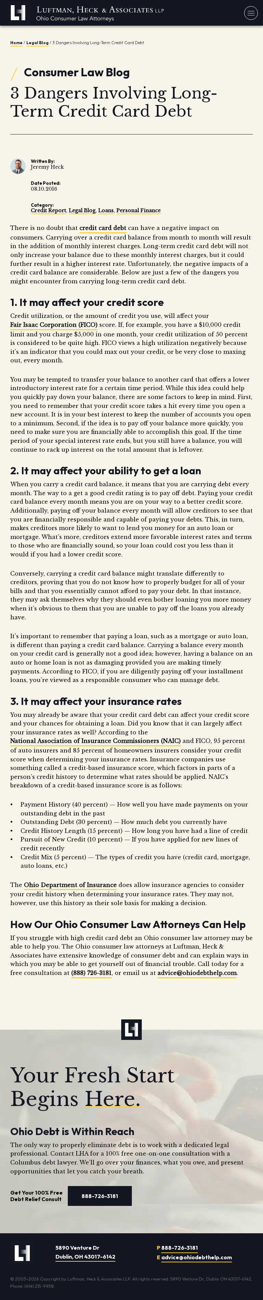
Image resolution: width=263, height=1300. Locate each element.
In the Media (167, 87)
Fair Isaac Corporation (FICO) (54, 324)
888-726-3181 (239, 144)
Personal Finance (138, 210)
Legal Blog (37, 42)
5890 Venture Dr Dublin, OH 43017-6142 (85, 1252)
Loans (106, 210)
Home (16, 42)
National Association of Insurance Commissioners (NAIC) (95, 740)
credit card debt (102, 227)
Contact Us (166, 102)
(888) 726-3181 (91, 972)
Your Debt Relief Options (186, 43)
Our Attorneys (170, 58)
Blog (155, 73)
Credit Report (48, 210)
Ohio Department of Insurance (70, 884)
